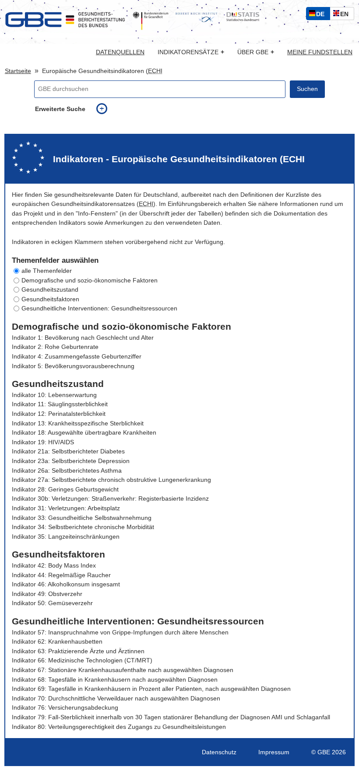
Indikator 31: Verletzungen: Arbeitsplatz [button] (66, 508)
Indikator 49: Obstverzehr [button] (47, 594)
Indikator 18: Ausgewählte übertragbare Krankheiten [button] (84, 432)
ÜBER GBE (255, 52)
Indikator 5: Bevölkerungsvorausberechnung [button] (73, 366)
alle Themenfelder (46, 271)
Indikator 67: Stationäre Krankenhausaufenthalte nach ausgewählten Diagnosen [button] (122, 670)
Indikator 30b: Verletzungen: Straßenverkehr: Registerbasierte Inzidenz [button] (110, 498)
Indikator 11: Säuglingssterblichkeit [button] (60, 404)
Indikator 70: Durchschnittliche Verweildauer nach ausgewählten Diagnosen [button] (116, 698)
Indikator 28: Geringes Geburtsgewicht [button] (65, 489)
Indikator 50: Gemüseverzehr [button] (52, 603)
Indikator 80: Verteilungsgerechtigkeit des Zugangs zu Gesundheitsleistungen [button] (119, 727)
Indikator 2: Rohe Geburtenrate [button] (55, 347)
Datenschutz (219, 752)
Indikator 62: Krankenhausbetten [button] (57, 641)
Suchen (307, 89)
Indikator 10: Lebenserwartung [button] (54, 395)
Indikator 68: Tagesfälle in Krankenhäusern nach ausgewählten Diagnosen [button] (115, 679)
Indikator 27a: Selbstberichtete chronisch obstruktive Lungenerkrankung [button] (111, 480)
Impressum (273, 752)
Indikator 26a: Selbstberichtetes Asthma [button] (67, 470)
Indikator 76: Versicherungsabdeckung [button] (65, 707)
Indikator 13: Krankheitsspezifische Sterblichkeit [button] (78, 423)
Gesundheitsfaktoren (50, 299)
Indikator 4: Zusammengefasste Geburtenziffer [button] (76, 356)
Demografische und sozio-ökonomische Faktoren (89, 280)
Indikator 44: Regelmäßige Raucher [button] (61, 575)
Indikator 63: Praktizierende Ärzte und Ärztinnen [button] (78, 651)
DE (322, 15)
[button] (179, 271)
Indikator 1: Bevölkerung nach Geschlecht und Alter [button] (83, 337)
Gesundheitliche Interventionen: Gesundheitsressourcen (99, 308)
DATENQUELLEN (120, 52)
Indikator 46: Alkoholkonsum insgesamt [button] (66, 584)
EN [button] (346, 15)
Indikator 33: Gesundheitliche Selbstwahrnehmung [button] (81, 518)
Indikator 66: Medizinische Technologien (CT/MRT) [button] (82, 660)
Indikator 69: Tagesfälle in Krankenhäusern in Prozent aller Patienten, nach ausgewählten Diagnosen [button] (151, 689)
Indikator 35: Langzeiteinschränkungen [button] (66, 536)
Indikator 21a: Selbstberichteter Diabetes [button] (68, 451)
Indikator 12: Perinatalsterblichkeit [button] (59, 414)
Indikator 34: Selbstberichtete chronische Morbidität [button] (83, 527)
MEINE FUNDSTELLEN (319, 52)
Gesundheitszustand (49, 289)
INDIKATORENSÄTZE (191, 52)
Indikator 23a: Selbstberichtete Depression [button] (71, 461)
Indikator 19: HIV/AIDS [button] (43, 442)
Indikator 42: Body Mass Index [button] (54, 565)
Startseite (18, 71)
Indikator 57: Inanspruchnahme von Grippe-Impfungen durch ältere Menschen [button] (120, 632)
